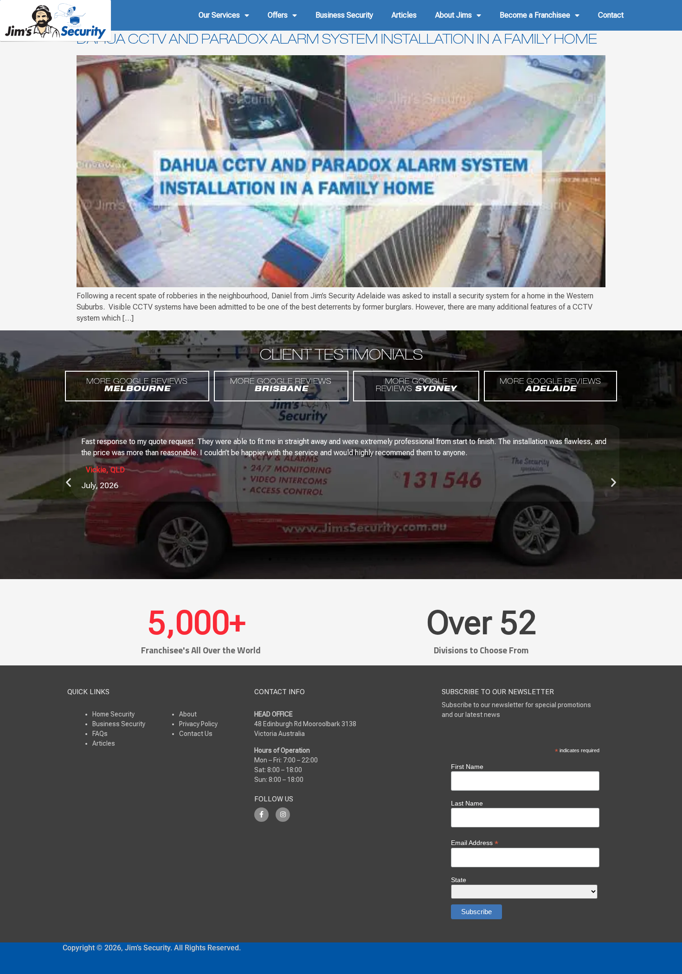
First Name (467, 766)
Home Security (113, 714)
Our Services (219, 15)
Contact (611, 15)
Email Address (474, 842)
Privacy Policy (198, 724)
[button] (68, 482)
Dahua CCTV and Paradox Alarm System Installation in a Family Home (337, 40)
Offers (278, 15)
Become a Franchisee (535, 15)
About (188, 714)
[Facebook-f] (261, 814)
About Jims (453, 15)
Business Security (344, 15)
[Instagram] (283, 814)
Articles (404, 15)
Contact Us (195, 733)
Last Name (467, 803)
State (458, 880)
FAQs (100, 733)
